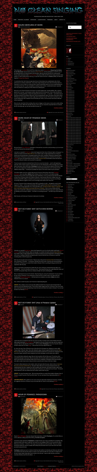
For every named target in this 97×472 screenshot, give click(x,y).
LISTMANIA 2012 (71, 91)
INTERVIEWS (33, 19)
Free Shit (69, 84)
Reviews (69, 152)
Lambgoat (70, 201)
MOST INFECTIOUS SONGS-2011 (74, 121)
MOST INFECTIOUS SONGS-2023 (74, 140)
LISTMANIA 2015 (71, 95)
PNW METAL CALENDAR (23, 19)
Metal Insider (70, 206)
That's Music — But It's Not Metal (74, 165)
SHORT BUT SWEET (72, 158)
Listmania (70, 89)
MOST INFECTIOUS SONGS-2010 (74, 119)
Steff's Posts (70, 162)
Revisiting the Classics (72, 155)
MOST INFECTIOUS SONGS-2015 (74, 127)
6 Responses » (60, 396)
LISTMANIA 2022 (71, 106)
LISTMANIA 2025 (71, 111)
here (29, 345)
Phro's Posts (70, 147)
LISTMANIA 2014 (71, 94)
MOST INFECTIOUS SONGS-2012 (74, 122)
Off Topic (69, 146)
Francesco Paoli (42, 202)
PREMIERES (50, 19)
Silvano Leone (61, 203)
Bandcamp (70, 186)
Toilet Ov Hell (70, 216)
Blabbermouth (70, 187)
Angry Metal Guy (71, 184)
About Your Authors (71, 70)
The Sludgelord (71, 214)
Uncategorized (70, 170)
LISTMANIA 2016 (71, 97)
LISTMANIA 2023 (71, 108)
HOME (15, 19)
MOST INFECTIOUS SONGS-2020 (74, 135)
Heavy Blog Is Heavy (72, 198)
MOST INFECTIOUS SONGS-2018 (74, 132)
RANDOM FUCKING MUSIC (73, 151)
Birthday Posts (70, 75)
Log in (69, 60)
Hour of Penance (32, 74)
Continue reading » (58, 107)
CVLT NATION (70, 190)
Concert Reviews (71, 78)
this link (26, 289)
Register (69, 58)
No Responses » (60, 304)
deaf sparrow (70, 192)
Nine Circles (70, 208)
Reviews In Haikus (71, 154)
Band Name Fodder (71, 73)
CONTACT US (62, 19)
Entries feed (70, 61)
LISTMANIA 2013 (71, 92)
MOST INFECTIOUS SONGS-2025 (74, 143)
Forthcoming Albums (72, 83)
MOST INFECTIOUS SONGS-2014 (74, 125)
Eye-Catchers (70, 81)
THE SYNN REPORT (72, 168)
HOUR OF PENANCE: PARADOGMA (32, 394)
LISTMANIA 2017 (71, 98)
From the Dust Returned (72, 197)
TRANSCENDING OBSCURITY (74, 217)
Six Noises (70, 209)
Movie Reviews (71, 144)
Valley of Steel (70, 220)
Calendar (69, 76)
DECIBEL (70, 194)
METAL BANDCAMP (72, 205)
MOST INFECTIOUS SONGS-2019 (74, 133)
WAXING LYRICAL (71, 171)
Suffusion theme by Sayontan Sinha (78, 466)
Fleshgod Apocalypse (23, 78)
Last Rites (70, 203)
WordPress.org (71, 64)
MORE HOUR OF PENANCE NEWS (32, 118)
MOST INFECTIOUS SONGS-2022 (74, 138)
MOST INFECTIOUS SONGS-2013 (74, 124)
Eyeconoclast (47, 70)
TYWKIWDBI (70, 219)
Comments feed (71, 63)
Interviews (70, 86)
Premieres (70, 149)
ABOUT (56, 19)
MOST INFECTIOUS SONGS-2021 (74, 136)
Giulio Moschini (48, 202)
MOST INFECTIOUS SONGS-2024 (74, 141)
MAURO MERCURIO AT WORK (30, 25)
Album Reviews (22, 396)
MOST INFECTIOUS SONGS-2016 (74, 128)
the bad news (28, 152)
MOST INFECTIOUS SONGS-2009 (74, 117)
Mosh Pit (69, 116)
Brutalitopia (70, 189)
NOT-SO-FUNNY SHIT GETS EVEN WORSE (35, 209)
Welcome (69, 173)
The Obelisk (70, 212)
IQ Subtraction (70, 87)
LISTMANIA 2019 (71, 102)
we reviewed (24, 70)
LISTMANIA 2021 (71, 105)
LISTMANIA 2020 (71, 103)
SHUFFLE (70, 160)
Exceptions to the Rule (72, 79)
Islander (21, 112)
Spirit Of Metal (70, 211)
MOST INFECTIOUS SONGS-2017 (74, 130)
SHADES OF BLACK (72, 157)
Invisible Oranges (71, 200)
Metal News (22, 304)
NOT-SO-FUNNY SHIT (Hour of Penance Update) (37, 303)
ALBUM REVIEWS (42, 19)
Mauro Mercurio (60, 112)
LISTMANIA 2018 (71, 100)
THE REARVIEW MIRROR (73, 166)
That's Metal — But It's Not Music (74, 163)
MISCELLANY (70, 114)
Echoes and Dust (71, 195)
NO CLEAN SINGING (21, 466)
